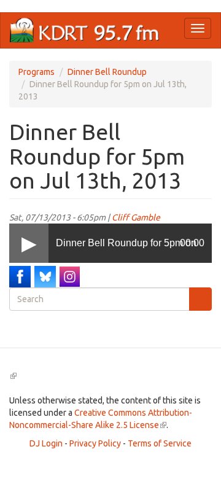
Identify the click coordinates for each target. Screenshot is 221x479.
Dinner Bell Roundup (107, 72)
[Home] (85, 30)
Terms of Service (160, 443)
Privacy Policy (95, 443)
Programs (36, 72)
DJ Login (46, 443)
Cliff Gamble (136, 217)
